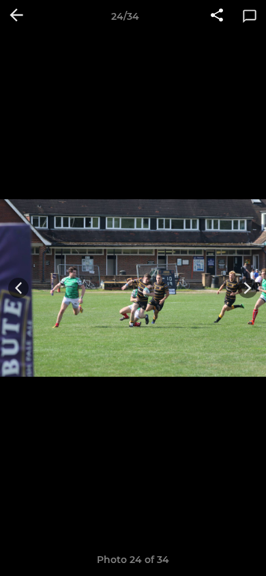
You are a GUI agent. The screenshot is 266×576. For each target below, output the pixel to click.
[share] (217, 16)
